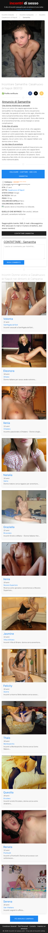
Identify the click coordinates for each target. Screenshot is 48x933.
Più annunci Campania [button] (24, 919)
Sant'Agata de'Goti (11, 325)
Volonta (8, 318)
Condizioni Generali (9, 926)
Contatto (32, 926)
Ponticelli (7, 853)
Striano (6, 377)
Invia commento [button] (14, 262)
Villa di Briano (9, 640)
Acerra (6, 692)
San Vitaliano (9, 907)
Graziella (9, 527)
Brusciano (7, 533)
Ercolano (7, 798)
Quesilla (8, 792)
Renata (7, 847)
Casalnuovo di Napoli (16, 190)
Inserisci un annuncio (24, 9)
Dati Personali (23, 926)
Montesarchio (9, 744)
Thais (6, 737)
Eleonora (8, 370)
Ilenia (6, 423)
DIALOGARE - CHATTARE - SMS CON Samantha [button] (23, 174)
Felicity (7, 685)
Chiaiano (7, 429)
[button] (30, 93)
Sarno (6, 481)
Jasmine (8, 633)
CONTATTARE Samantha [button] (24, 233)
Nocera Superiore (11, 585)
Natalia (7, 475)
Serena (7, 901)
